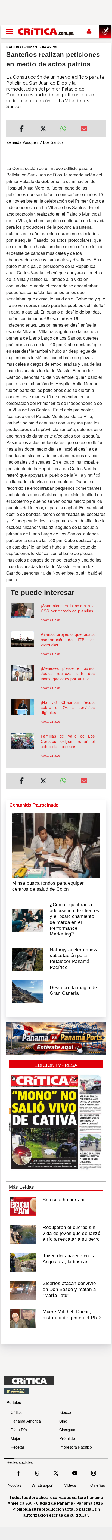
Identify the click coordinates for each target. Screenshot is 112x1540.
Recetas (18, 1447)
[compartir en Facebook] (22, 129)
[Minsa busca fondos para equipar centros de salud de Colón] (56, 844)
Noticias (14, 1485)
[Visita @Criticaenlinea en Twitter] (37, 1473)
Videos (70, 1485)
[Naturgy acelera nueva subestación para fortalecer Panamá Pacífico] (27, 959)
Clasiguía (67, 1429)
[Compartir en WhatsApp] (66, 127)
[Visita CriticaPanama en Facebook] (18, 1473)
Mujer (15, 1438)
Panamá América (26, 1421)
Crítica (16, 1412)
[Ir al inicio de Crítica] (46, 31)
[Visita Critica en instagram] (93, 1473)
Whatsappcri (42, 1485)
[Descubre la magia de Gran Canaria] (27, 991)
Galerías (97, 1485)
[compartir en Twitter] (43, 129)
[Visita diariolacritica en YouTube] (74, 1473)
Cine (63, 1421)
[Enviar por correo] (84, 129)
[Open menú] (9, 31)
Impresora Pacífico (75, 1447)
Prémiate (67, 1438)
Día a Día (19, 1429)
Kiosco (65, 1412)
